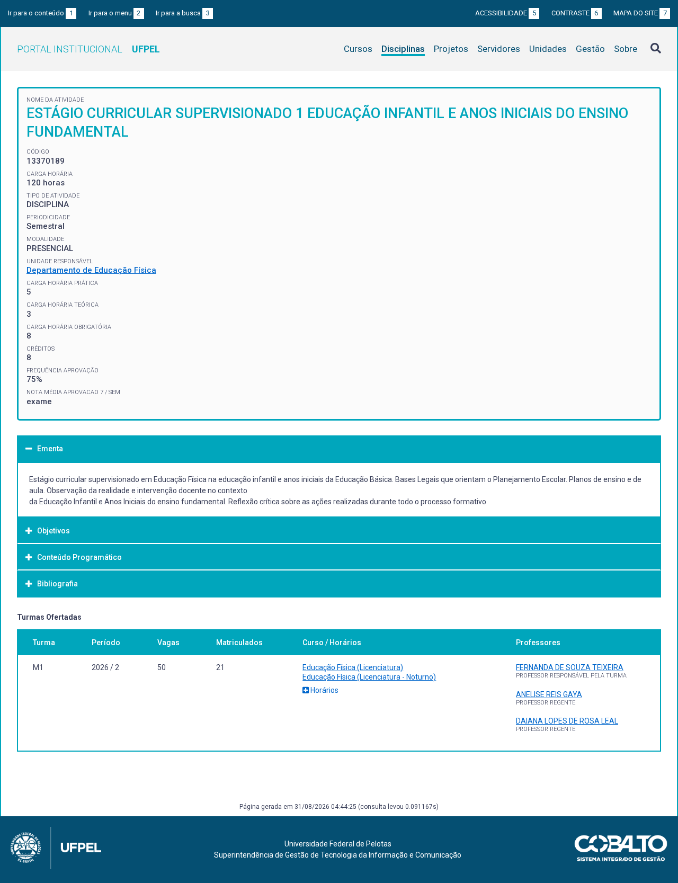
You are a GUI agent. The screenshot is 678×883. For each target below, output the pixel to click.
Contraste (575, 13)
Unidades (548, 48)
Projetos (451, 48)
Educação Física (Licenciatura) (352, 667)
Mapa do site (640, 13)
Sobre (625, 48)
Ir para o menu (114, 13)
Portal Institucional (88, 49)
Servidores (498, 48)
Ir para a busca (183, 13)
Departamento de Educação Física (91, 270)
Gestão (590, 48)
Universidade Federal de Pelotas (337, 844)
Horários (323, 690)
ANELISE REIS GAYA (549, 694)
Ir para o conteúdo (40, 13)
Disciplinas (403, 48)
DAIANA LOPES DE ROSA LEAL (567, 721)
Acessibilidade (505, 13)
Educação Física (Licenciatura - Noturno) (369, 677)
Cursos (358, 48)
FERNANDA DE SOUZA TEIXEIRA (569, 667)
